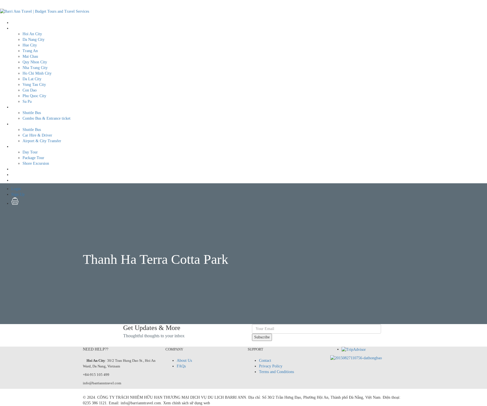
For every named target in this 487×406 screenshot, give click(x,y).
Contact (265, 360)
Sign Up (18, 180)
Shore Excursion (36, 163)
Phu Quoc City (34, 96)
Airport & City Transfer (42, 141)
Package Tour (33, 158)
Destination (20, 28)
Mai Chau (30, 56)
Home (16, 23)
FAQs (181, 366)
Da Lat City (32, 79)
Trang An (30, 51)
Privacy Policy (270, 366)
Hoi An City (32, 34)
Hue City (30, 45)
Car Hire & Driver (37, 135)
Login (16, 175)
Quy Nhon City (35, 62)
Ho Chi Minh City (37, 73)
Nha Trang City (35, 68)
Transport (19, 124)
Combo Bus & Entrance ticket (46, 118)
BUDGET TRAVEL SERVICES (37, 107)
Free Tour (19, 169)
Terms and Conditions (276, 372)
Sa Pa (27, 101)
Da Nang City (34, 39)
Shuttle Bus (32, 113)
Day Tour (30, 152)
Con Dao (30, 90)
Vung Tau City (34, 84)
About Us (184, 360)
